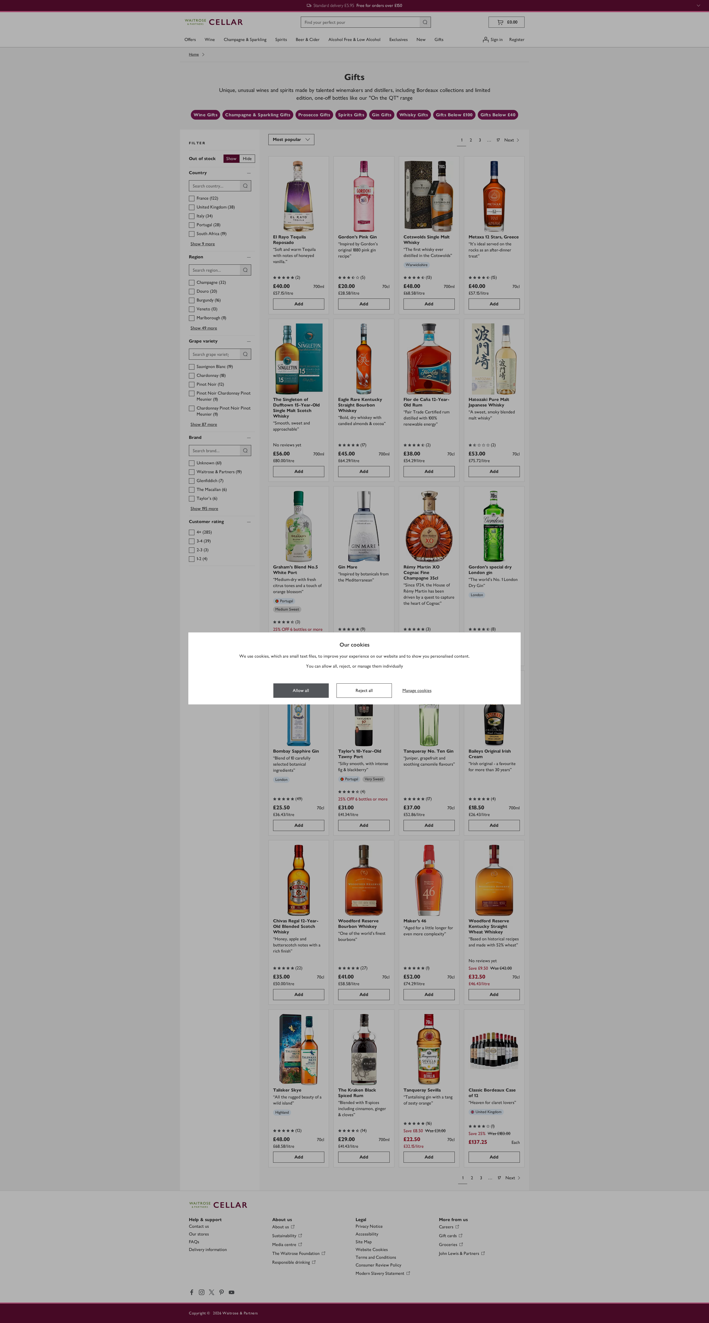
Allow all (301, 690)
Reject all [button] (364, 690)
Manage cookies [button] (416, 690)
